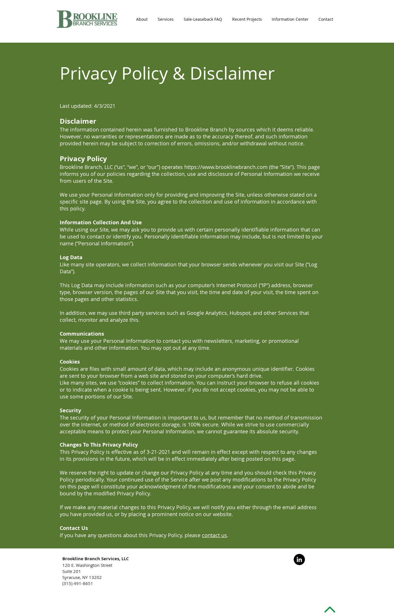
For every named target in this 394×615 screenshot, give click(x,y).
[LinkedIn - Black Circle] (299, 559)
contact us (214, 535)
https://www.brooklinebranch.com (226, 166)
